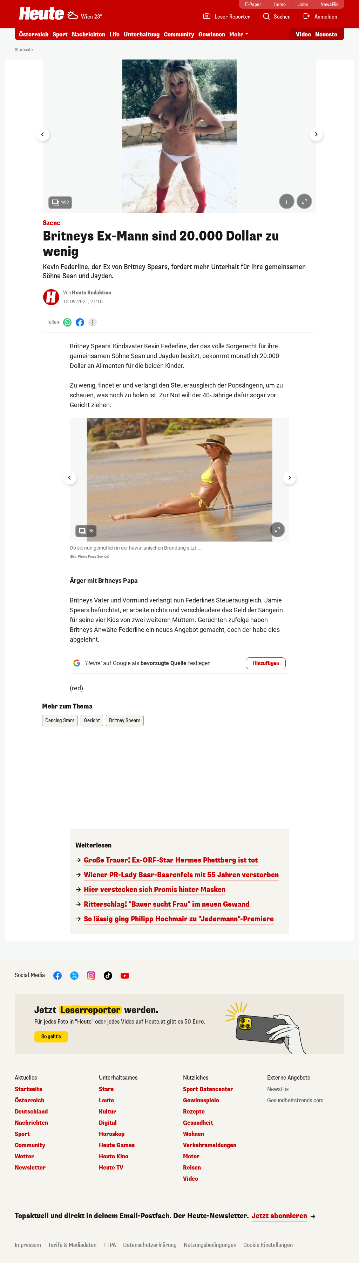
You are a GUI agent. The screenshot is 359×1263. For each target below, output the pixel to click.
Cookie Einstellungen (268, 1245)
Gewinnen (211, 34)
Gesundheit (198, 1122)
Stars (106, 1089)
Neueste (326, 34)
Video (303, 34)
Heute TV (111, 1167)
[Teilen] (92, 322)
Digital (108, 1122)
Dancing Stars (60, 720)
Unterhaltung (142, 34)
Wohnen (193, 1134)
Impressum (28, 1245)
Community (179, 34)
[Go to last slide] (42, 134)
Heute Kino (113, 1156)
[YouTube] (125, 975)
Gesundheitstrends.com (295, 1100)
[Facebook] (80, 322)
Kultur (107, 1111)
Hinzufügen (265, 663)
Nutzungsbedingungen (210, 1245)
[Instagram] (91, 975)
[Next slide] (316, 134)
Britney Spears (125, 720)
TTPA (109, 1245)
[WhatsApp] (67, 322)
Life (114, 34)
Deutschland (31, 1111)
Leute (106, 1100)
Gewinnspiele (201, 1100)
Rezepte (194, 1111)
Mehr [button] (236, 34)
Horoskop (111, 1134)
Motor (191, 1156)
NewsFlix (278, 1089)
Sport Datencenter (208, 1089)
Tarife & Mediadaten (72, 1245)
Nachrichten (31, 1122)
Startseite (24, 49)
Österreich (33, 34)
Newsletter (30, 1167)
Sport (60, 34)
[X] (74, 975)
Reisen (192, 1167)
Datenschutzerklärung (150, 1245)
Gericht (92, 720)
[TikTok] (108, 975)
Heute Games (117, 1145)
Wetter (24, 1156)
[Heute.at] (41, 13)
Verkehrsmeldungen (209, 1145)
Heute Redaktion (91, 292)
